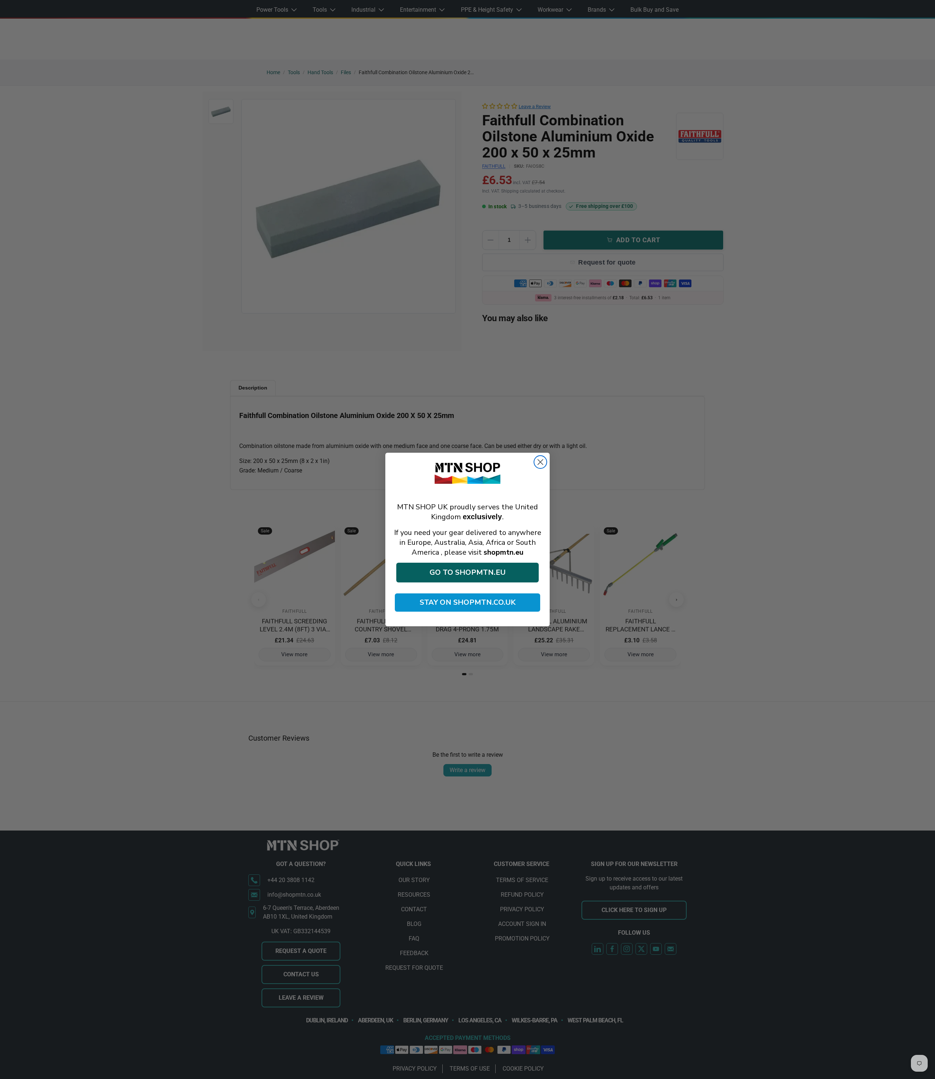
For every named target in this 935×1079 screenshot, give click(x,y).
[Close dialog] (540, 462)
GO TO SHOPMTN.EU (467, 572)
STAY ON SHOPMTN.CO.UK (468, 602)
